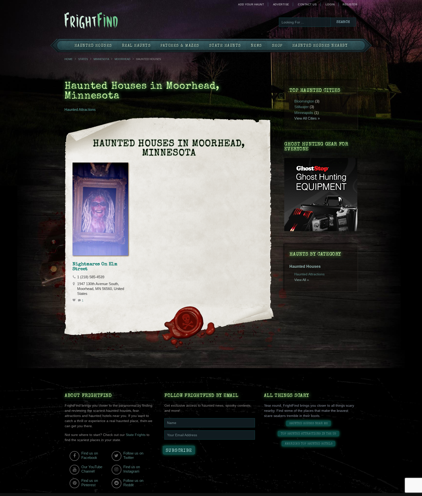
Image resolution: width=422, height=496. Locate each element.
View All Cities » (307, 118)
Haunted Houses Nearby (320, 46)
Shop (277, 46)
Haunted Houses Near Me (308, 423)
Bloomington (304, 101)
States (83, 59)
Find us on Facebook (89, 455)
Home (68, 59)
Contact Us (307, 4)
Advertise (281, 4)
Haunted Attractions (80, 109)
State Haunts (225, 46)
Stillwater (301, 107)
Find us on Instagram (131, 469)
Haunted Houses (93, 46)
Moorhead (122, 59)
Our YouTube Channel (91, 469)
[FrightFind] (110, 21)
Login (330, 4)
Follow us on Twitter (133, 455)
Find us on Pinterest (89, 482)
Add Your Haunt (251, 4)
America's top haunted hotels (308, 443)
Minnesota (101, 59)
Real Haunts (136, 46)
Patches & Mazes (179, 46)
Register (350, 4)
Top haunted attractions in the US (308, 433)
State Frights (136, 435)
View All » (301, 280)
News (256, 46)
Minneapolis (303, 113)
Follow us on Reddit (133, 482)
